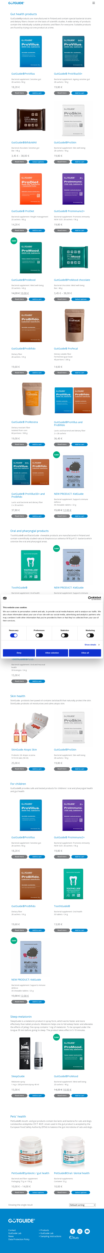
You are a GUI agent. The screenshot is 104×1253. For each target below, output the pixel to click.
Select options (38, 162)
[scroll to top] (97, 1246)
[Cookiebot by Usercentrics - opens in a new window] (90, 598)
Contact (12, 1230)
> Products (44, 1230)
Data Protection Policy (18, 1239)
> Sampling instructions (50, 1236)
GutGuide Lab (14, 1233)
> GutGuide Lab (46, 1233)
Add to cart (36, 93)
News (11, 1236)
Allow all (85, 653)
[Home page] (21, 1220)
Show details (90, 645)
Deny (19, 653)
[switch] (39, 635)
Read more (19, 93)
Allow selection (52, 653)
